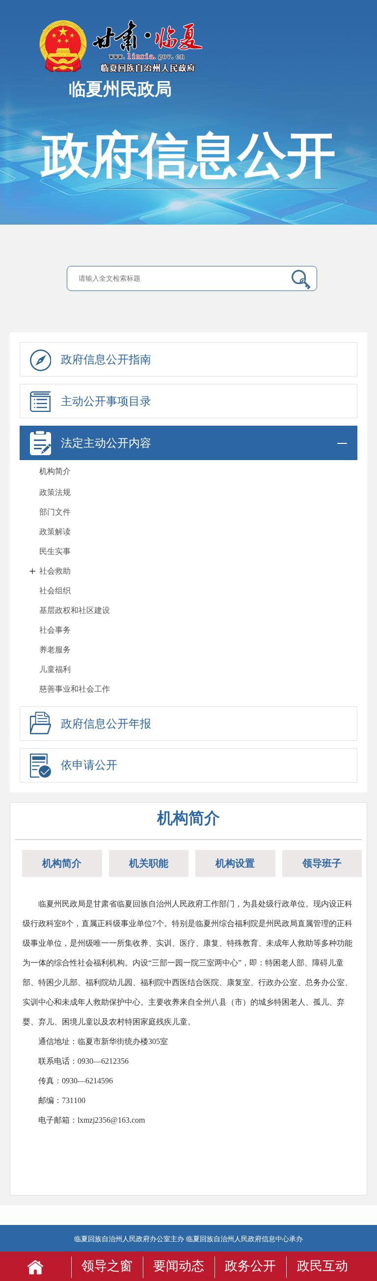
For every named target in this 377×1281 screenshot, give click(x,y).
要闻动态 (178, 1266)
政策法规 (55, 492)
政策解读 (55, 531)
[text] (180, 279)
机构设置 (235, 863)
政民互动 (322, 1266)
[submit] (298, 279)
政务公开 (250, 1266)
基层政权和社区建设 (74, 610)
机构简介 (55, 471)
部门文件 (55, 512)
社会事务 (55, 630)
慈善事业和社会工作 (74, 689)
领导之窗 (107, 1266)
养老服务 (55, 649)
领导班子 (322, 863)
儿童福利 (55, 669)
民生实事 (55, 551)
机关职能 (148, 863)
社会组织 (55, 590)
